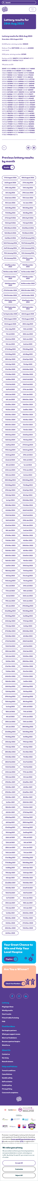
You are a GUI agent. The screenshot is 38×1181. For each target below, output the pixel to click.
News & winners (7, 1061)
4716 (21, 1141)
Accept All (19, 1163)
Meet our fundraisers (9, 1038)
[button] (28, 147)
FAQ (3, 1021)
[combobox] (19, 2)
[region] (19, 1162)
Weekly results (7, 1010)
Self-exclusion (7, 1081)
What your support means (11, 1034)
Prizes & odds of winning (10, 1018)
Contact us (6, 1054)
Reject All (19, 1175)
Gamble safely (7, 1078)
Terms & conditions (8, 1070)
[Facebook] (12, 996)
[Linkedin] (25, 996)
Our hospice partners (9, 1030)
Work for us (6, 1045)
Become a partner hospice (11, 1041)
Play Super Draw (7, 1007)
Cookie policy (7, 1085)
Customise (19, 1169)
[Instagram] (19, 996)
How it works (6, 1014)
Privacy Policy (7, 1089)
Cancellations (7, 1074)
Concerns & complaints (10, 1092)
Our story (5, 1058)
